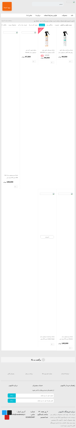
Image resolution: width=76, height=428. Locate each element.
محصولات (64, 15)
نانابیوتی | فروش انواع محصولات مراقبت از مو (64, 21)
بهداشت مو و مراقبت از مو (46, 21)
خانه (72, 15)
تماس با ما (29, 15)
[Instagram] (9, 412)
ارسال (11, 395)
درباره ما (38, 15)
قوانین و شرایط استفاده (50, 15)
